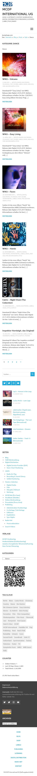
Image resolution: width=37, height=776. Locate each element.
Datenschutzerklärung (10, 687)
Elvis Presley (23, 611)
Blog (6, 457)
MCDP (16, 624)
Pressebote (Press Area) (13, 502)
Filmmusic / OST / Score (10, 84)
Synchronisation (18, 640)
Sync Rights (11, 517)
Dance (19, 82)
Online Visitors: (10, 664)
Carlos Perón (19, 601)
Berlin (5, 601)
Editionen (10, 512)
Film (8, 487)
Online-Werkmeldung (12, 500)
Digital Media (11, 485)
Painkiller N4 (23, 627)
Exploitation (11, 515)
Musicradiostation (13, 523)
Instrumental (7, 198)
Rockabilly (6, 634)
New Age (30, 84)
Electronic (25, 82)
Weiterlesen (7, 101)
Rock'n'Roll (21, 630)
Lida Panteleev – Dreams (21, 429)
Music (25, 84)
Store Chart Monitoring (15, 468)
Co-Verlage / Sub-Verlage (15, 510)
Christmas (28, 601)
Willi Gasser (27, 647)
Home (18, 732)
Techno (27, 335)
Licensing (18, 753)
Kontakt (18, 766)
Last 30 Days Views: (12, 666)
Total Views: (9, 668)
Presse (12, 335)
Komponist (12, 621)
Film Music (20, 617)
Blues (11, 601)
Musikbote (6, 335)
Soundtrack (18, 637)
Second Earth (10, 86)
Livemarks (5, 692)
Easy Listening (25, 607)
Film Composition (23, 614)
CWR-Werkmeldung (12, 460)
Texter (14, 644)
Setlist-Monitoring (13, 479)
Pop (4, 86)
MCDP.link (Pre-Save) (12, 495)
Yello (5, 650)
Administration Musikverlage (17, 508)
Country (6, 604)
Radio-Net (8, 520)
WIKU (19, 647)
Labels (20, 84)
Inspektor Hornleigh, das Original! (18, 331)
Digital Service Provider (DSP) (17, 465)
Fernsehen (7, 614)
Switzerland (7, 640)
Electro (5, 611)
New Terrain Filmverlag (10, 546)
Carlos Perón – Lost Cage (21, 400)
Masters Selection (11, 482)
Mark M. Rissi (7, 624)
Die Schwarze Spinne (10, 607)
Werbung (10, 492)
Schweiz (15, 634)
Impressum (6, 685)
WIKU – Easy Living (11, 134)
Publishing (8, 505)
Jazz (4, 621)
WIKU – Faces (8, 192)
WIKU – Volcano (9, 79)
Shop (18, 740)
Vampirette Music (9, 647)
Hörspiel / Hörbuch (13, 490)
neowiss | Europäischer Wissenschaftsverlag (17, 544)
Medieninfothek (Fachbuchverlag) (14, 541)
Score (21, 634)
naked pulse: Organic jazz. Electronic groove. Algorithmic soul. (22, 412)
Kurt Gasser (21, 621)
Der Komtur (21, 604)
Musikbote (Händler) (12, 497)
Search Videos (10, 526)
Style (17, 86)
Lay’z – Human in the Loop (22, 391)
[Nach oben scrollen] (33, 772)
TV (19, 644)
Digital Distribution (11, 462)
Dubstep (19, 334)
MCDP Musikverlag (9, 539)
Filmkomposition (9, 617)
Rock (14, 630)
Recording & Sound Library (16, 476)
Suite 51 (13, 308)
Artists (14, 82)
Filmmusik (29, 617)
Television (6, 644)
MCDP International (10, 627)
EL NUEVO (13, 611)
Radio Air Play (11, 474)
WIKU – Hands (9, 249)
